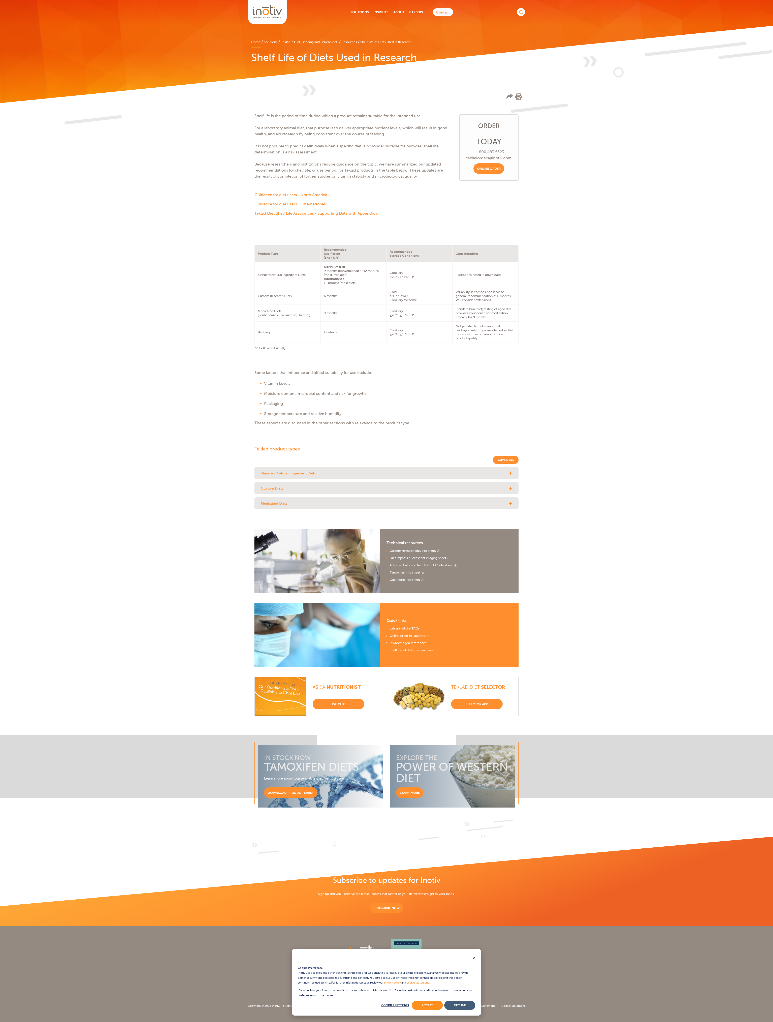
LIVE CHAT (338, 704)
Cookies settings (395, 1005)
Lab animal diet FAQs (405, 628)
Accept (427, 1005)
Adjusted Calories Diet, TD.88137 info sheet (422, 565)
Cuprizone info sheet (405, 580)
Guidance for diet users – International (289, 203)
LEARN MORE (410, 793)
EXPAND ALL (506, 460)
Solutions (270, 42)
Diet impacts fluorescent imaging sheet (418, 558)
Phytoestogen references (408, 643)
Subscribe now (387, 908)
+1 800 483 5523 (489, 151)
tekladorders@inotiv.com (489, 157)
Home (255, 42)
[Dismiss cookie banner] (473, 959)
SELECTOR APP (477, 704)
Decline (460, 1005)
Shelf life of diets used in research (414, 650)
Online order (489, 169)
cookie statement (418, 982)
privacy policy (392, 982)
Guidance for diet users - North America (290, 194)
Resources (349, 42)
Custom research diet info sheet (413, 551)
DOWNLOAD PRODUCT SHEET (291, 793)
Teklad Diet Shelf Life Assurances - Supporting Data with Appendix (314, 213)
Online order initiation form (409, 636)
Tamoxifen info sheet (405, 572)
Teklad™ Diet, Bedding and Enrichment (309, 42)
